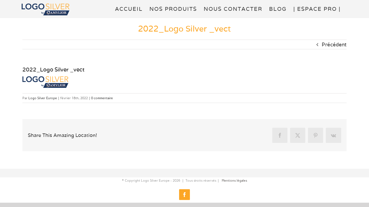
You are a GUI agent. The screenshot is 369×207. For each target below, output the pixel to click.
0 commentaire (102, 98)
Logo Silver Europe (42, 98)
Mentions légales (234, 180)
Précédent (334, 44)
